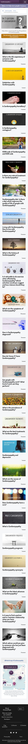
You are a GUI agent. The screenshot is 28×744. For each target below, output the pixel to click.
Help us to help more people (14, 6)
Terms (21, 736)
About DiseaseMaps (7, 709)
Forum (14, 10)
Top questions (4, 726)
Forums (15, 725)
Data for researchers (7, 717)
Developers (7, 719)
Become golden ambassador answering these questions (14, 36)
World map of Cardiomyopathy (14, 660)
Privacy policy (7, 736)
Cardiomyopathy (8, 10)
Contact (24, 725)
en (21, 709)
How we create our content (7, 714)
